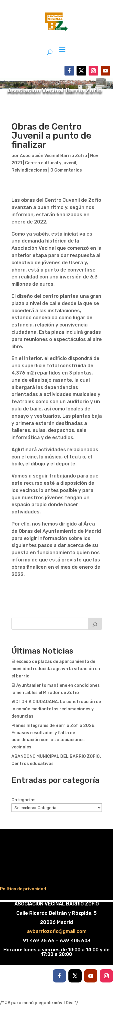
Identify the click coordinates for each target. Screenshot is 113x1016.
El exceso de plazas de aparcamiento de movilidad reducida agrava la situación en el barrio (55, 669)
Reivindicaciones (29, 170)
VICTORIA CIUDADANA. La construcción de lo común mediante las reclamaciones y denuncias (56, 709)
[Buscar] (95, 624)
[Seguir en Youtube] (105, 71)
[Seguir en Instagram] (93, 71)
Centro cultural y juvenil (50, 163)
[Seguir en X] (81, 71)
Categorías (23, 799)
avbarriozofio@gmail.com (56, 931)
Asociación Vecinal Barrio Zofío (53, 155)
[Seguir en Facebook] (69, 71)
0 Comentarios (66, 170)
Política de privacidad (23, 889)
